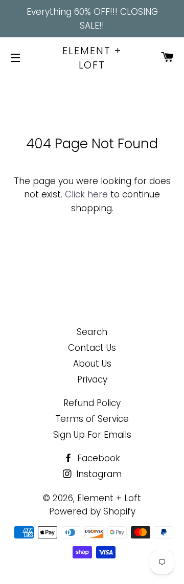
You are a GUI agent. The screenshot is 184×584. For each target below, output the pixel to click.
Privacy (92, 379)
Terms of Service (92, 419)
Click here (86, 194)
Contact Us (92, 348)
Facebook (97, 458)
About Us (92, 363)
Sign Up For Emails (92, 435)
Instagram (98, 474)
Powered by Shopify (92, 511)
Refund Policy (92, 403)
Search (92, 332)
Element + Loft (92, 57)
